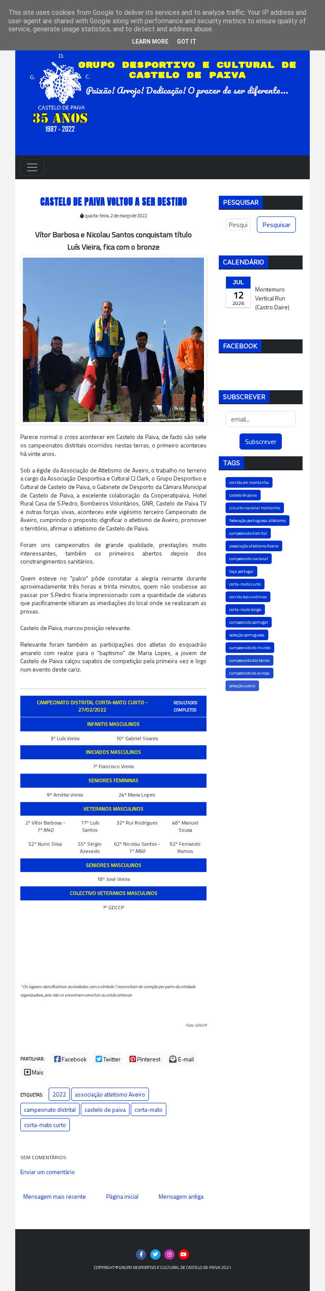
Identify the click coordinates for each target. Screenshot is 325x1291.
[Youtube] (183, 1253)
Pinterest (148, 1059)
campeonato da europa (249, 673)
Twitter (111, 1059)
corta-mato (148, 1109)
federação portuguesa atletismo (257, 520)
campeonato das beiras (249, 660)
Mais (37, 1072)
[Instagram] (169, 1253)
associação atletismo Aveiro (110, 1094)
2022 (59, 1094)
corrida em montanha (249, 482)
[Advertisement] (261, 746)
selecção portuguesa (246, 635)
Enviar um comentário (47, 1171)
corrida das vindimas (248, 597)
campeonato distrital (50, 1109)
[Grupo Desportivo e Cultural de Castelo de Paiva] (62, 90)
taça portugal (241, 571)
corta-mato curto (45, 1124)
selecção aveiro (242, 686)
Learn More (150, 41)
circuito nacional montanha (254, 508)
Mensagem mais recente (54, 1196)
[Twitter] (155, 1253)
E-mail (185, 1059)
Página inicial (122, 1196)
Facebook (74, 1059)
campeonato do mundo (249, 647)
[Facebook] (141, 1253)
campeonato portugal (248, 622)
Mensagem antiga (181, 1196)
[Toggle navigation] (32, 167)
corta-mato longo (245, 609)
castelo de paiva (105, 1109)
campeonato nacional (248, 558)
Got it (186, 41)
